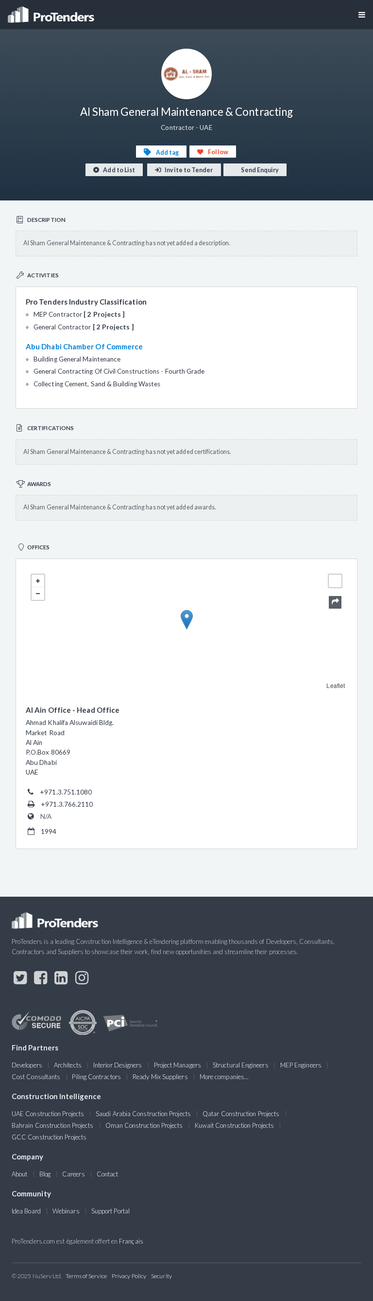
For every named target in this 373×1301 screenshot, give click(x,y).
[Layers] (335, 581)
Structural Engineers (241, 1065)
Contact (108, 1174)
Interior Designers (117, 1065)
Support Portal (110, 1211)
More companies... (224, 1077)
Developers (27, 1065)
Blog (45, 1174)
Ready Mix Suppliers (160, 1077)
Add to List (118, 170)
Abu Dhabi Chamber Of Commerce (84, 346)
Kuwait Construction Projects (234, 1125)
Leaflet (335, 685)
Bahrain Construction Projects (52, 1125)
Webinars (66, 1211)
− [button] (38, 593)
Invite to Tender (188, 170)
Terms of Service (86, 1276)
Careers (73, 1174)
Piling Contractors (96, 1077)
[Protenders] (52, 11)
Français (131, 1241)
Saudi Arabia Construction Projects (143, 1114)
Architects (68, 1065)
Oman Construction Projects (144, 1125)
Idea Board (26, 1211)
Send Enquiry (259, 170)
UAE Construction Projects (48, 1114)
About (19, 1174)
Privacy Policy (129, 1276)
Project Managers (177, 1065)
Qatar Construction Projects (241, 1114)
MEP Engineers (301, 1065)
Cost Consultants (36, 1077)
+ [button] (38, 581)
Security (161, 1276)
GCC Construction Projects (49, 1137)
